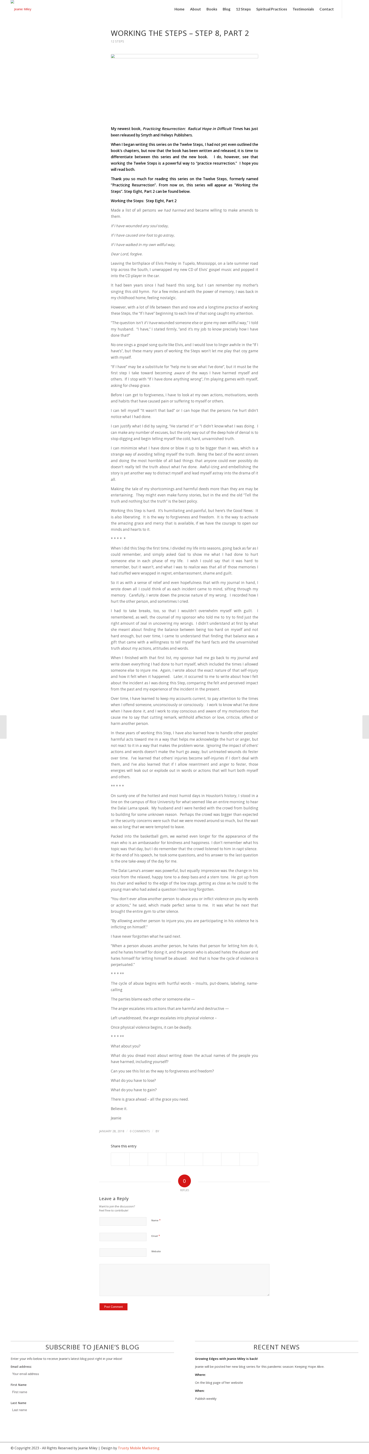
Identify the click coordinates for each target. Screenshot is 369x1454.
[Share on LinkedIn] (175, 1159)
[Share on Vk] (212, 1159)
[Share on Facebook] (120, 1159)
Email (155, 1236)
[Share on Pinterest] (157, 1159)
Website (156, 1251)
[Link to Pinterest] (355, 9)
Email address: (21, 1367)
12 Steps (117, 41)
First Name (18, 1385)
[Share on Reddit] (230, 1159)
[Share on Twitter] (139, 1159)
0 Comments (140, 1131)
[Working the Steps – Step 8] (3, 727)
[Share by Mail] (249, 1159)
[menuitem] (179, 9)
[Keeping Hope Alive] (184, 87)
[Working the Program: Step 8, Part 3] (365, 727)
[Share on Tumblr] (194, 1159)
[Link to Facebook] (349, 9)
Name (156, 1220)
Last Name (18, 1403)
